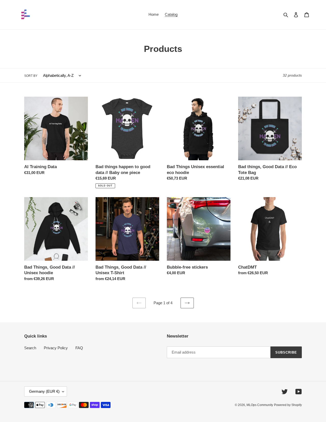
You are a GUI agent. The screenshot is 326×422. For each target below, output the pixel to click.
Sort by (30, 76)
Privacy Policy (56, 348)
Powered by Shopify (288, 405)
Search (30, 348)
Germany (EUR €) (44, 391)
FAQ (79, 348)
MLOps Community (260, 405)
